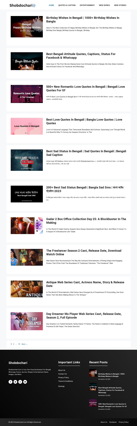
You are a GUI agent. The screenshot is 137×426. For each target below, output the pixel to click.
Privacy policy (123, 422)
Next (25, 344)
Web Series (104, 5)
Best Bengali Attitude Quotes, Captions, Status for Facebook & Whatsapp (111, 390)
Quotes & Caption (67, 5)
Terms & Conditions (65, 381)
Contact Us (62, 374)
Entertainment (87, 5)
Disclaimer (113, 422)
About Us (61, 370)
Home (51, 5)
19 (19, 344)
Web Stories (120, 5)
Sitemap (61, 386)
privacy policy (63, 378)
